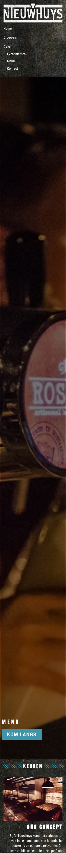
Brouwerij (10, 37)
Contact (12, 68)
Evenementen (16, 54)
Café (7, 46)
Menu (11, 61)
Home (8, 28)
